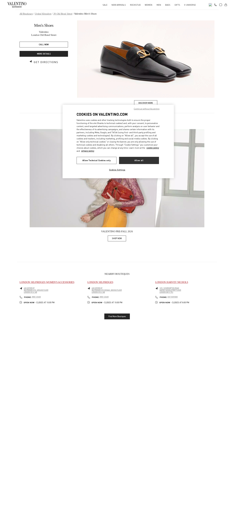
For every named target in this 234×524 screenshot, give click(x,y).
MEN (159, 5)
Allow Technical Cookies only (96, 160)
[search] (210, 5)
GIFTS (177, 5)
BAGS (167, 5)
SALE (105, 5)
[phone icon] (215, 4)
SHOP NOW (119, 239)
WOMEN (148, 5)
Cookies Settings (117, 169)
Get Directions (46, 62)
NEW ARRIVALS (119, 5)
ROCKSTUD (135, 5)
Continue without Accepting (146, 108)
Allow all (138, 160)
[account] (220, 5)
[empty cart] (225, 5)
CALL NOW (44, 44)
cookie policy (152, 148)
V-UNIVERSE (190, 5)
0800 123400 (36, 297)
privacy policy (87, 151)
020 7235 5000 (173, 297)
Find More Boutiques (117, 316)
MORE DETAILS (44, 54)
